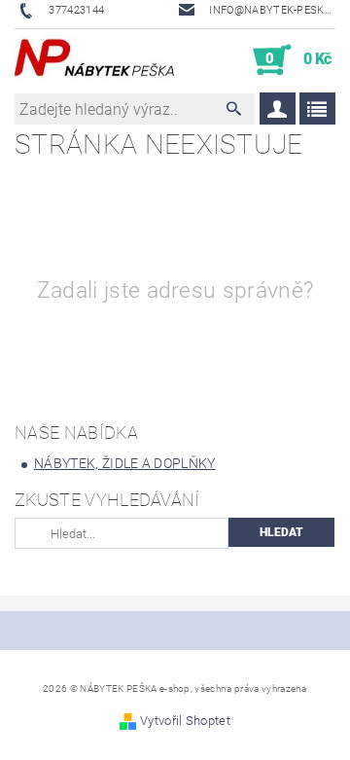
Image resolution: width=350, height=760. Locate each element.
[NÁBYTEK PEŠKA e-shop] (95, 60)
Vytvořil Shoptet (185, 720)
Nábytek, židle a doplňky (125, 463)
